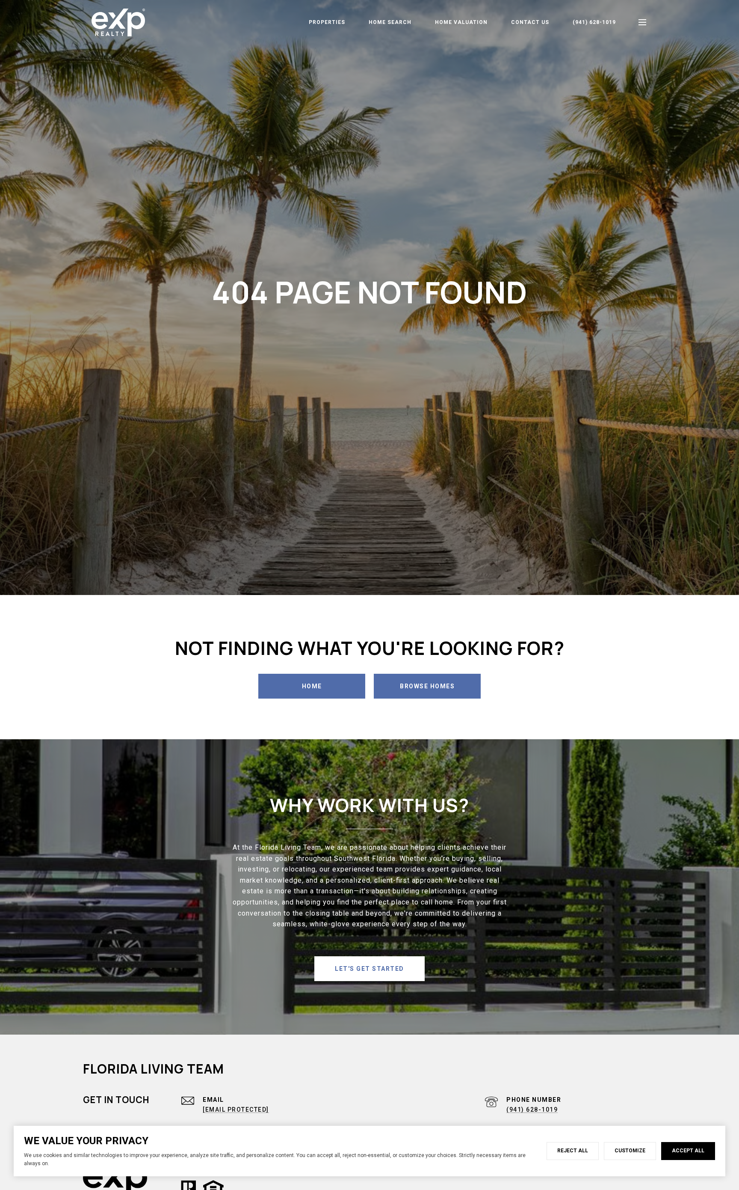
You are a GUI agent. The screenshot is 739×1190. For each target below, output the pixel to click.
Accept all (688, 1151)
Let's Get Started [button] (369, 968)
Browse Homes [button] (427, 686)
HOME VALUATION (461, 22)
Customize (630, 1151)
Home (312, 686)
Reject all (572, 1151)
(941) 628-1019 (594, 22)
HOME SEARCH (390, 22)
